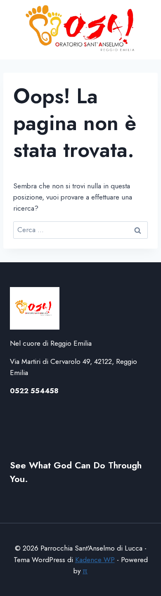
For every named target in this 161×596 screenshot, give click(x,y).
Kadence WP (95, 560)
